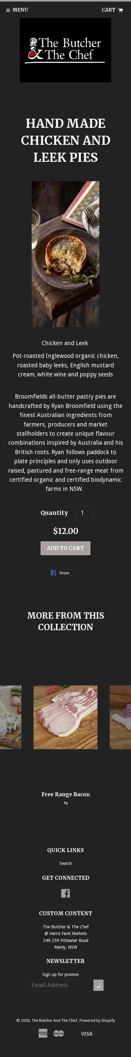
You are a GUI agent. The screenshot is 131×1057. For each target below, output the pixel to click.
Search (65, 863)
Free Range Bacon (65, 794)
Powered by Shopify (97, 1020)
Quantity (54, 512)
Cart (109, 10)
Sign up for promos (60, 974)
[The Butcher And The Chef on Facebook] (65, 895)
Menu (20, 10)
